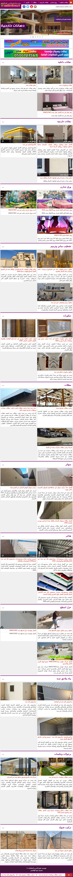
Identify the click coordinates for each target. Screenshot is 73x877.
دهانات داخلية (64, 2)
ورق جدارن (53, 2)
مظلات (34, 2)
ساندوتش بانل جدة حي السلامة (31, 875)
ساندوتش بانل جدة (13, 875)
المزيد (27, 2)
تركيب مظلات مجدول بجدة (53, 875)
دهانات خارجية (44, 2)
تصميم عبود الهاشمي (36, 870)
